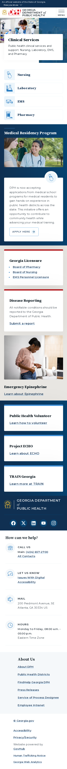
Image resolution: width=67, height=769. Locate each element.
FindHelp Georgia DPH (34, 682)
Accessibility (22, 730)
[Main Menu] (60, 12)
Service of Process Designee (38, 697)
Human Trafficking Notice (29, 755)
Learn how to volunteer (28, 423)
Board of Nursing (25, 272)
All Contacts (26, 556)
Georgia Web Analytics (27, 761)
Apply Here (21, 231)
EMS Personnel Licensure (31, 277)
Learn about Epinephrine (24, 394)
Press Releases (28, 690)
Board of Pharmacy (26, 267)
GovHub (19, 748)
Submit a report (22, 323)
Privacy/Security (25, 737)
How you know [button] (11, 5)
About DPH (26, 666)
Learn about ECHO (24, 453)
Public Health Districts (34, 674)
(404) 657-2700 (37, 552)
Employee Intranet (31, 705)
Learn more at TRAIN (26, 484)
